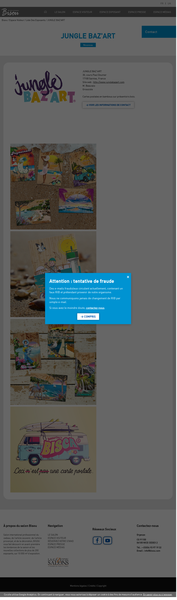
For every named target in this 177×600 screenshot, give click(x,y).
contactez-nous (95, 308)
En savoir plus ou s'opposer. (157, 594)
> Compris (88, 316)
